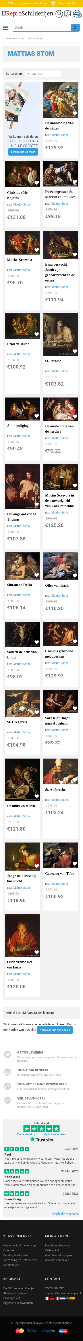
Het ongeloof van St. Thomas (22, 516)
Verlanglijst (52, 1250)
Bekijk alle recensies (65, 1213)
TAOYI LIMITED (55, 1288)
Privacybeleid (11, 1298)
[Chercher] (75, 27)
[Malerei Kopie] (52, 1298)
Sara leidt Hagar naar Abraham (57, 720)
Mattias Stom (59, 135)
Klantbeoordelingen (15, 1293)
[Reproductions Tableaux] (57, 1298)
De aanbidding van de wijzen (59, 125)
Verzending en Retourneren (20, 1260)
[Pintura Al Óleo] (72, 1298)
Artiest (21, 39)
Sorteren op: (14, 73)
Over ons (8, 1250)
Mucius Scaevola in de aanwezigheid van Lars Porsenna (59, 500)
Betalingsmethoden (15, 1255)
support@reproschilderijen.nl (63, 1293)
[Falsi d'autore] (47, 1298)
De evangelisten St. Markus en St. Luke (60, 194)
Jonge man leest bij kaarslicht (21, 878)
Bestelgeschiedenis (57, 1245)
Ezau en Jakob (18, 344)
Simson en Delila (19, 585)
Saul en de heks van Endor (22, 654)
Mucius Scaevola (19, 260)
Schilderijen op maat (23, 151)
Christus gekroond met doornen (59, 653)
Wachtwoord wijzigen (58, 1255)
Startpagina (9, 39)
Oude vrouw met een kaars (19, 964)
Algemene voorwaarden (18, 1303)
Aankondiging (18, 426)
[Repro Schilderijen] (62, 1298)
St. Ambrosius (55, 789)
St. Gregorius (17, 722)
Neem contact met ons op (55, 1029)
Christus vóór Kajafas (17, 195)
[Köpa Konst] (67, 1298)
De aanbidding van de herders (59, 428)
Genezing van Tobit (59, 873)
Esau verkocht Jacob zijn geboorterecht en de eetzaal (60, 272)
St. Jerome (53, 361)
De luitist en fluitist (21, 806)
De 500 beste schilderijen (19, 1288)
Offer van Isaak (57, 585)
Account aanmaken (57, 1260)
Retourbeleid (11, 1265)
